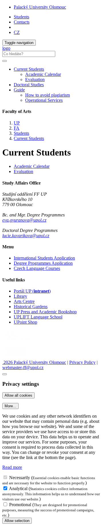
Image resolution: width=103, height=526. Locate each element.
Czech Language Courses (37, 268)
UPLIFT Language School (38, 316)
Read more (12, 467)
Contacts (21, 22)
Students (21, 16)
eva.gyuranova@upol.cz (24, 220)
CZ (17, 32)
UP (17, 122)
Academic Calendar (43, 74)
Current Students (29, 138)
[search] (4, 61)
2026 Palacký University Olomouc (34, 362)
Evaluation (35, 79)
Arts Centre (24, 301)
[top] (4, 374)
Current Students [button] (29, 69)
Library (20, 296)
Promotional (20, 504)
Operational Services (44, 100)
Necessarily (19, 477)
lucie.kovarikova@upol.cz (25, 235)
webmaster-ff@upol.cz (22, 367)
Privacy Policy (82, 362)
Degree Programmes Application (43, 263)
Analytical (18, 488)
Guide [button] (19, 89)
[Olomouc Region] (22, 341)
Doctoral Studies (29, 84)
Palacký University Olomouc (40, 7)
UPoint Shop (25, 322)
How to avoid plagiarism (47, 95)
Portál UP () (32, 291)
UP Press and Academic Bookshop (45, 311)
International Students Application (44, 258)
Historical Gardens (30, 306)
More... (10, 406)
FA (16, 128)
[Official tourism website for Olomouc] (15, 357)
